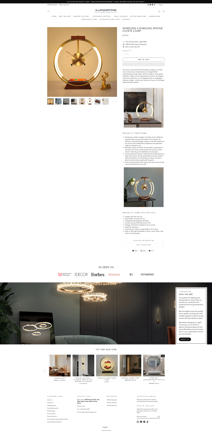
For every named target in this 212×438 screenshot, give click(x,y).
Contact (127, 19)
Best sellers (65, 16)
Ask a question (143, 245)
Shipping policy (51, 405)
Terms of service (52, 416)
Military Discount (64, 4)
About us (185, 339)
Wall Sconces (121, 16)
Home (54, 16)
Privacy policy (51, 413)
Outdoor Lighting (102, 16)
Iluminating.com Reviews (54, 422)
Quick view (60, 374)
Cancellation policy (52, 408)
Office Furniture (138, 16)
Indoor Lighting (81, 16)
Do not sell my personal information (57, 419)
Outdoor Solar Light (110, 19)
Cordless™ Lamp (89, 19)
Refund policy (51, 411)
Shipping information (143, 240)
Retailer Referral (112, 405)
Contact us (50, 402)
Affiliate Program (52, 4)
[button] (144, 64)
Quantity (127, 51)
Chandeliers (154, 16)
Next (167, 370)
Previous (44, 370)
